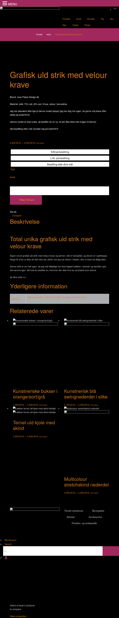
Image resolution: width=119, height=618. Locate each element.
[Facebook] (63, 533)
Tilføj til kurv (27, 200)
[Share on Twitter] (23, 212)
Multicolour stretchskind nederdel (86, 482)
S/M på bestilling (35, 297)
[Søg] (111, 551)
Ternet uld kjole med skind (34, 425)
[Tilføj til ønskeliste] (59, 208)
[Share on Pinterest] (35, 212)
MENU (12, 4)
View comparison (18, 616)
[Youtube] (72, 533)
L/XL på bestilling (53, 297)
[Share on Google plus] (31, 212)
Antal (12, 177)
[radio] (60, 151)
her (24, 277)
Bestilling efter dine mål (74, 297)
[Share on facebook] (19, 212)
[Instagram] (80, 533)
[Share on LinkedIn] (27, 212)
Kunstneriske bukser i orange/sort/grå (35, 394)
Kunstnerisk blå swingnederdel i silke (86, 394)
